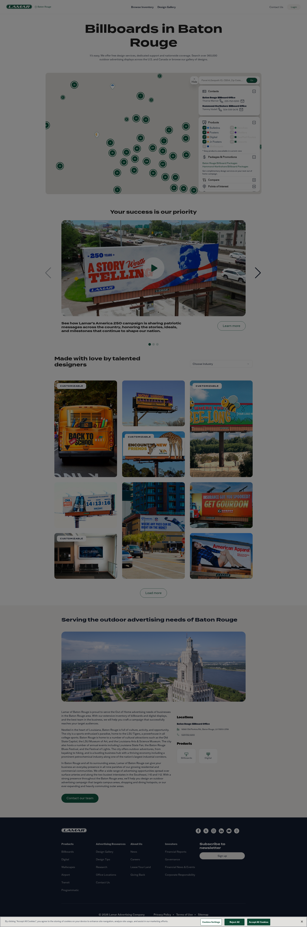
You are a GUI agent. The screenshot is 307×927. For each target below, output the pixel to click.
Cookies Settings (211, 922)
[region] (153, 922)
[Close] (301, 921)
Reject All (235, 922)
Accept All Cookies (258, 922)
